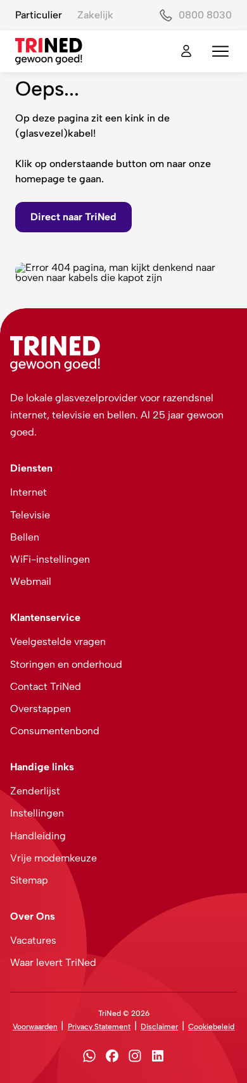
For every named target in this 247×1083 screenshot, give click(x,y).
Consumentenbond (54, 731)
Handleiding (38, 836)
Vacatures (33, 940)
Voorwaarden (35, 1026)
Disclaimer (159, 1026)
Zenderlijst (35, 791)
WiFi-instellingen (50, 559)
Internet (28, 492)
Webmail (30, 581)
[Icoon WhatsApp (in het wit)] (89, 1058)
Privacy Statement (99, 1026)
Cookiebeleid (211, 1026)
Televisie (30, 515)
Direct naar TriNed (73, 217)
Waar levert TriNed (53, 962)
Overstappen (40, 709)
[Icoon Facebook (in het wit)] (112, 1058)
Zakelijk (95, 15)
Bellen (24, 537)
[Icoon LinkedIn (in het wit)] (157, 1058)
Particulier (38, 15)
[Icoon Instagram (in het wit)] (134, 1058)
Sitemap (29, 880)
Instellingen (37, 813)
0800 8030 (205, 15)
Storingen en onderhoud (66, 664)
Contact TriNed (45, 686)
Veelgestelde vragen (58, 641)
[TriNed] (48, 51)
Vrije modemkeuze (53, 858)
